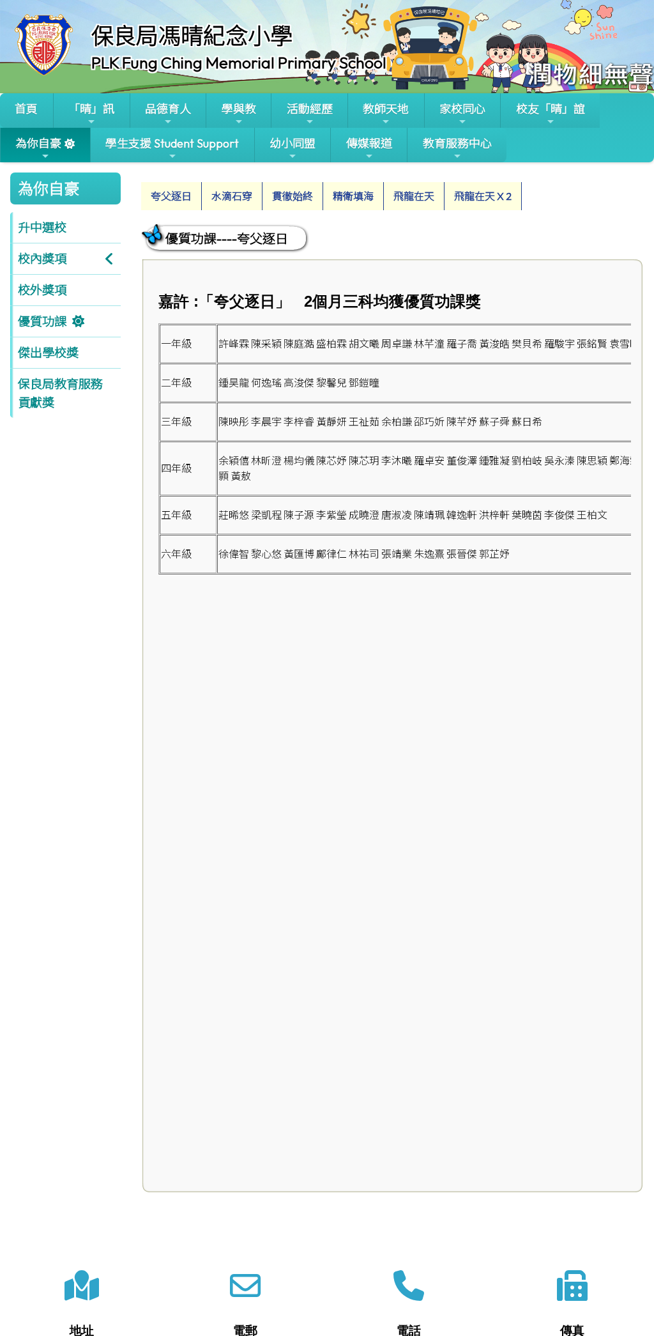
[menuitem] (171, 196)
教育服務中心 (457, 143)
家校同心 (462, 109)
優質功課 (42, 321)
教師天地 (386, 109)
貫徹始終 (292, 196)
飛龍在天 (413, 196)
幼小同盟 (293, 143)
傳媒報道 (369, 143)
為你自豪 (38, 143)
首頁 (26, 109)
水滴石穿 (231, 196)
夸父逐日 (171, 196)
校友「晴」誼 (550, 109)
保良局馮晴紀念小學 (192, 36)
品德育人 (168, 109)
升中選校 (42, 227)
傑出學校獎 (48, 352)
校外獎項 (42, 290)
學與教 (239, 109)
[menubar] (331, 193)
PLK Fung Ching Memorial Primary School (238, 62)
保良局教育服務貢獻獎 (60, 393)
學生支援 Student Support (172, 143)
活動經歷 (310, 109)
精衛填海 (353, 196)
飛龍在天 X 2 (483, 196)
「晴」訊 (91, 109)
